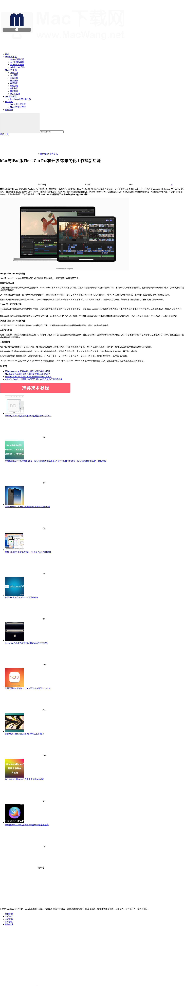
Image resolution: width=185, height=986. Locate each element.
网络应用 (14, 83)
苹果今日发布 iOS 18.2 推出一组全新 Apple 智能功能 (28, 552)
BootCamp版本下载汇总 (20, 99)
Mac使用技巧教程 (18, 104)
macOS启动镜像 (17, 65)
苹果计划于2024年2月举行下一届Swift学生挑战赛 (27, 825)
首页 (7, 54)
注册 (7, 134)
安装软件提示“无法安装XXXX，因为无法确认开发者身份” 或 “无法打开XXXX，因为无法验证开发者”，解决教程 (55, 461)
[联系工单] (19, 965)
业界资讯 (9, 110)
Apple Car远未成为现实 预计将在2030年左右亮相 (26, 643)
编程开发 (14, 86)
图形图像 (14, 78)
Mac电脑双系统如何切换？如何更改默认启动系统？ (28, 374)
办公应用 (14, 75)
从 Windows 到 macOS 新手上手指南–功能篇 (24, 779)
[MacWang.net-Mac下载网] (65, 50)
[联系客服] (19, 946)
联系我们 (9, 922)
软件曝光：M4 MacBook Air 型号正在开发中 (24, 734)
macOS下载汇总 (17, 59)
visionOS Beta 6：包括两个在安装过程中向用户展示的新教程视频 (33, 379)
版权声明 (9, 924)
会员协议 (9, 919)
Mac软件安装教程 (18, 107)
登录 (2, 134)
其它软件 (14, 91)
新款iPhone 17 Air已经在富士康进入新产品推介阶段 (27, 371)
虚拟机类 (14, 88)
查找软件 (9, 914)
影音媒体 (14, 80)
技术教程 (9, 102)
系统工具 (14, 72)
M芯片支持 (15, 94)
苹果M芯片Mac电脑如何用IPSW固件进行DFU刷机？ (28, 376)
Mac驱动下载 (11, 96)
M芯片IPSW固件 (17, 67)
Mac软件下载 (11, 70)
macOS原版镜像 (17, 62)
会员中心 (9, 916)
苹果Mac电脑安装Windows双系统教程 (21, 597)
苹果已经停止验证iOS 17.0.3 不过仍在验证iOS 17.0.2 (28, 688)
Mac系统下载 (11, 57)
